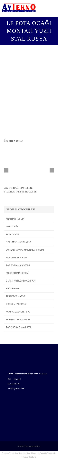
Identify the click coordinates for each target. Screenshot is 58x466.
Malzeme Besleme (16, 257)
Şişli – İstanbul (14, 379)
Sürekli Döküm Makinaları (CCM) (25, 250)
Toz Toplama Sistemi (18, 265)
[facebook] (4, 399)
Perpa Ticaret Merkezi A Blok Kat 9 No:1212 (27, 374)
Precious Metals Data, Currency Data (16, 453)
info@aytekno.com (16, 388)
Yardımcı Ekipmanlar (18, 319)
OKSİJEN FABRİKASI (16, 304)
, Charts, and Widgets (38, 453)
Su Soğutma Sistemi (17, 273)
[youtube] (8, 399)
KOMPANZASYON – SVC (18, 312)
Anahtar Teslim (15, 219)
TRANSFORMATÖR (15, 296)
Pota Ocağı (12, 234)
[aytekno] (19, 4)
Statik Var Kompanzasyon (21, 281)
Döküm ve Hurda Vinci (19, 242)
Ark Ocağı (12, 226)
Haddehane (12, 288)
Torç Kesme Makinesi (18, 327)
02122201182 (14, 384)
